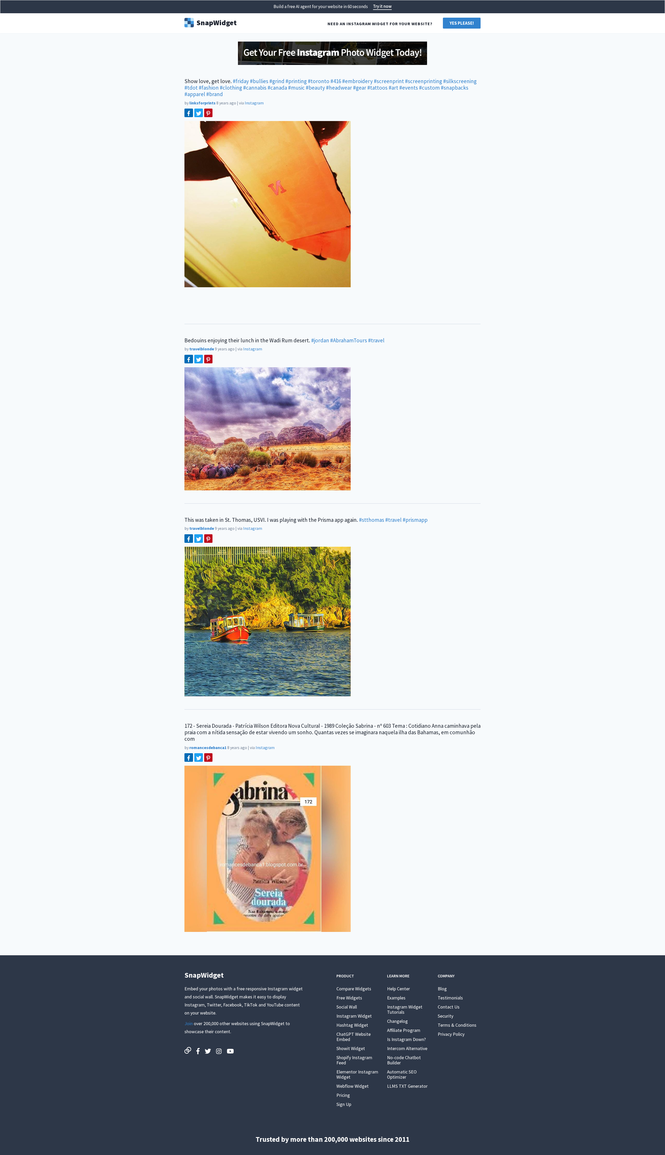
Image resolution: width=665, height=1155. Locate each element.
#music (296, 87)
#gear (359, 87)
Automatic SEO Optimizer (402, 1074)
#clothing (231, 87)
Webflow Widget (352, 1086)
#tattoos (377, 87)
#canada (277, 87)
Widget (216, 22)
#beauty (315, 87)
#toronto (318, 81)
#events (408, 87)
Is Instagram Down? (406, 1039)
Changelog (397, 1021)
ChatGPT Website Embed (353, 1036)
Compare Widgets (353, 989)
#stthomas (371, 519)
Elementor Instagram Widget (357, 1074)
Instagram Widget (354, 1016)
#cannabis (255, 87)
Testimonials (450, 998)
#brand (214, 94)
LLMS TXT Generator (407, 1086)
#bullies (259, 81)
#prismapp (415, 519)
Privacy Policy (451, 1034)
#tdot (191, 87)
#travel (376, 340)
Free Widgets (349, 998)
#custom (429, 87)
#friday (241, 81)
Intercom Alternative (407, 1048)
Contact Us (449, 1007)
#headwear (339, 87)
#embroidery (357, 81)
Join (188, 1023)
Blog (442, 989)
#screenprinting (423, 81)
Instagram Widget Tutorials (404, 1009)
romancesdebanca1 (208, 747)
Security (445, 1016)
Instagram (254, 102)
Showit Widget (350, 1048)
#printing (296, 81)
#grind (276, 81)
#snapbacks (454, 87)
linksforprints (202, 102)
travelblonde (201, 348)
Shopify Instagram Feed (354, 1060)
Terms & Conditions (457, 1025)
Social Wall (346, 1007)
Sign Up (343, 1104)
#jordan (320, 340)
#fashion (209, 87)
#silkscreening (460, 81)
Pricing (343, 1095)
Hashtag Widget (352, 1025)
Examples (396, 998)
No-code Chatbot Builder (404, 1060)
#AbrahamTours (348, 340)
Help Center (398, 989)
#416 (335, 81)
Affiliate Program (403, 1030)
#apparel (194, 94)
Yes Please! (462, 23)
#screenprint (389, 81)
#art (393, 87)
